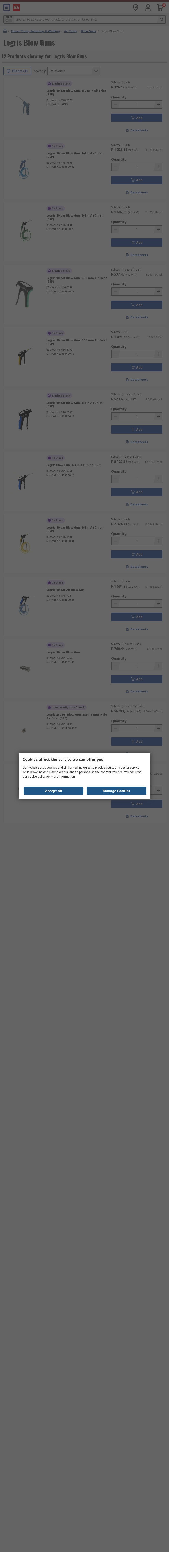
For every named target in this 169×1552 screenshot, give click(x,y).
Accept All (53, 791)
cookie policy (36, 776)
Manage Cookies (116, 791)
